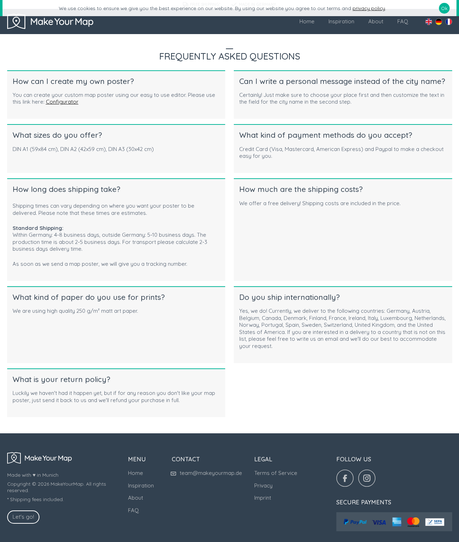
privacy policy (368, 8)
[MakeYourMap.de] (50, 21)
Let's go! (23, 516)
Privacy (263, 485)
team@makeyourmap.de (211, 473)
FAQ (402, 21)
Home (306, 21)
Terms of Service (275, 473)
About (375, 21)
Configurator (62, 101)
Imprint (262, 497)
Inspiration (341, 21)
